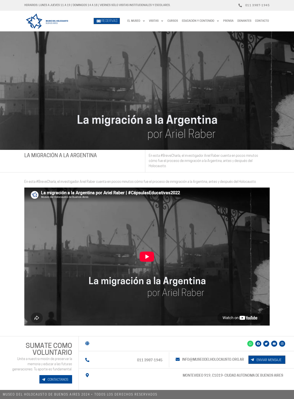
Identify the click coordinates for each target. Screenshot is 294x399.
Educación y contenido (198, 21)
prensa (228, 21)
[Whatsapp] (250, 344)
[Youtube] (274, 344)
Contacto (262, 21)
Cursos (172, 21)
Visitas (154, 21)
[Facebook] (258, 344)
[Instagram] (282, 344)
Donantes (244, 21)
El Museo (133, 21)
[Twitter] (266, 344)
